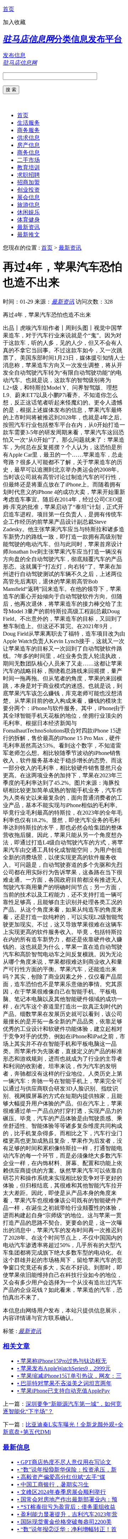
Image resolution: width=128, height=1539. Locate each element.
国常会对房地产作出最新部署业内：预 (67, 1499)
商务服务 (28, 130)
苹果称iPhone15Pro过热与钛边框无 (62, 1361)
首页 (8, 9)
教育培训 (28, 167)
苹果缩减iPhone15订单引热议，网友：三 (69, 1376)
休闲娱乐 (28, 212)
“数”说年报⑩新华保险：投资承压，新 (67, 1470)
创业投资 (28, 190)
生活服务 (28, 123)
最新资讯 (28, 227)
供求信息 (28, 138)
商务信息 (28, 152)
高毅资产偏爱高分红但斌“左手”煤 (61, 1477)
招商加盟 (28, 182)
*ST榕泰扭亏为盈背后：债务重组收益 (66, 1507)
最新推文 (28, 235)
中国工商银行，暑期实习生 (53, 1484)
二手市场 (28, 160)
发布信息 (14, 55)
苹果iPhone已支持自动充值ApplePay (63, 1391)
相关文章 (16, 1346)
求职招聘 (28, 175)
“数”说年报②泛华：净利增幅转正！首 (67, 1529)
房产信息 (28, 145)
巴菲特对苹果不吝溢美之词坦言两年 (64, 1383)
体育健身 (28, 220)
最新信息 (16, 1447)
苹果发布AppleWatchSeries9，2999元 (64, 1368)
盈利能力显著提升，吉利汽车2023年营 (67, 1514)
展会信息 (28, 197)
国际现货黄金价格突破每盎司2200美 (64, 1522)
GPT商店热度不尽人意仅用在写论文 (64, 1462)
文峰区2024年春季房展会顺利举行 (61, 1492)
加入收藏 (14, 22)
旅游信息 (28, 205)
